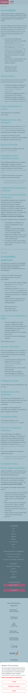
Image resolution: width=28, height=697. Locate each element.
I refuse (14, 691)
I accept (14, 681)
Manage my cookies (14, 686)
